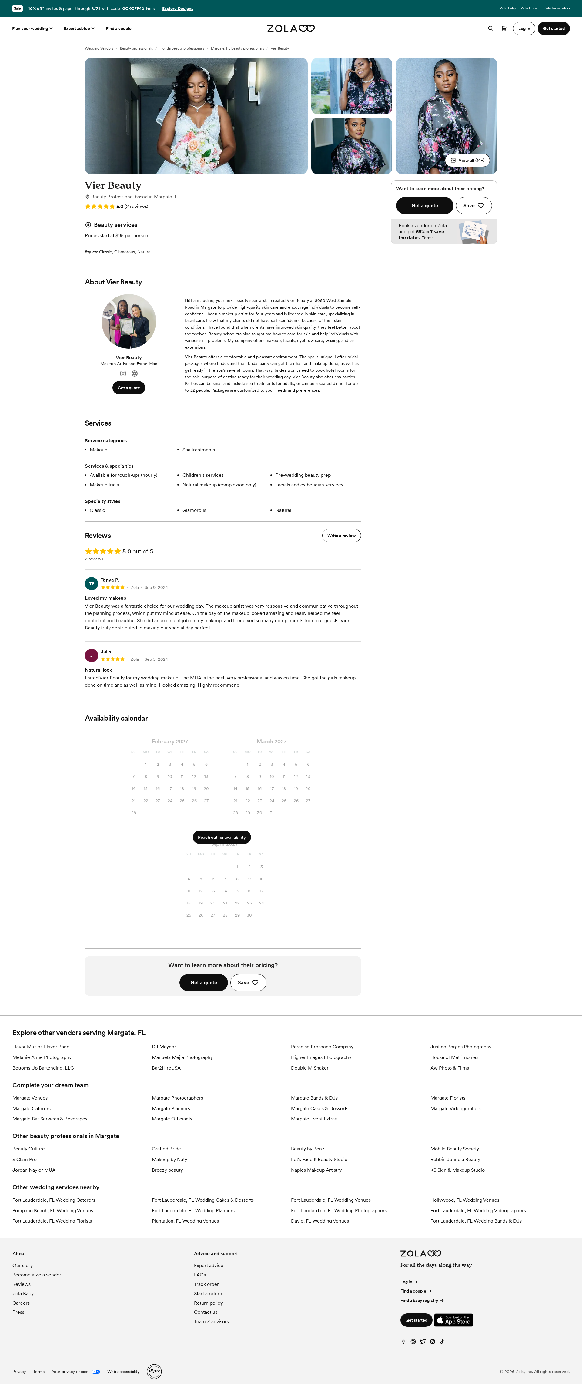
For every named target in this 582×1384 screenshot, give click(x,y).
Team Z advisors (211, 1321)
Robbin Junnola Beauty (455, 1159)
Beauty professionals (136, 48)
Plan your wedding (30, 28)
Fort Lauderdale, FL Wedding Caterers (53, 1200)
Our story (22, 1265)
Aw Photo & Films (449, 1068)
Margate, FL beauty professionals (237, 48)
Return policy (208, 1303)
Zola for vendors (557, 8)
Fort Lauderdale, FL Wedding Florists (52, 1221)
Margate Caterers (31, 1108)
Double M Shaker (310, 1068)
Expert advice (77, 28)
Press (18, 1312)
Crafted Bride (166, 1149)
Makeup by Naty (169, 1159)
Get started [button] (554, 28)
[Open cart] (504, 28)
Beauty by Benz (307, 1149)
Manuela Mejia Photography (182, 1057)
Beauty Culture (28, 1149)
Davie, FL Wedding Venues (320, 1221)
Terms (150, 8)
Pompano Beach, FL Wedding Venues (52, 1210)
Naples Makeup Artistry (316, 1170)
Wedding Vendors (99, 48)
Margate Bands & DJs (314, 1098)
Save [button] (243, 982)
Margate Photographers (177, 1098)
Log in (406, 1281)
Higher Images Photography (321, 1057)
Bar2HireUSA (166, 1068)
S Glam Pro (24, 1159)
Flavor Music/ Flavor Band (40, 1047)
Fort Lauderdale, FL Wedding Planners (193, 1210)
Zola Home (530, 8)
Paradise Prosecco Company (322, 1047)
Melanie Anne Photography (42, 1057)
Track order (206, 1284)
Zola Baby (508, 8)
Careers (21, 1303)
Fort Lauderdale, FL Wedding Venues (331, 1200)
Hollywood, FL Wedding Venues (464, 1200)
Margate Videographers (455, 1108)
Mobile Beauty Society (454, 1149)
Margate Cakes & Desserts (319, 1108)
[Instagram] (123, 373)
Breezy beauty (167, 1170)
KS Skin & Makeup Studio (457, 1170)
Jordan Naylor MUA (33, 1170)
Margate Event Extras (314, 1119)
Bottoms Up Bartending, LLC (43, 1068)
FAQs (200, 1275)
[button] (467, 160)
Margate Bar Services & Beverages (49, 1119)
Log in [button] (524, 28)
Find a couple (119, 28)
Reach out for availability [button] (222, 837)
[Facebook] (403, 1343)
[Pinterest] (413, 1343)
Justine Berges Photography (460, 1047)
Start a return (208, 1293)
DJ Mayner (164, 1047)
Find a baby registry (419, 1300)
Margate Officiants (172, 1119)
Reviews (21, 1284)
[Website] (134, 373)
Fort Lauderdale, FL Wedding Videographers (478, 1210)
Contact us (205, 1312)
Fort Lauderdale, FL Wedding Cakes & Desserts (203, 1200)
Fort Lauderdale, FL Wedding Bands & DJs (476, 1221)
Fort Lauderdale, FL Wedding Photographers (339, 1210)
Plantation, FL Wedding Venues (185, 1221)
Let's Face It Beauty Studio (319, 1159)
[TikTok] (442, 1343)
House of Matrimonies (454, 1057)
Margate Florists (447, 1098)
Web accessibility (123, 1371)
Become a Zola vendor (36, 1275)
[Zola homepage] (291, 28)
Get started (416, 1320)
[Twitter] (423, 1343)
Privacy (19, 1371)
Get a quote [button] (129, 387)
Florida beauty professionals (181, 48)
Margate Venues (30, 1098)
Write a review (341, 535)
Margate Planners (171, 1108)
